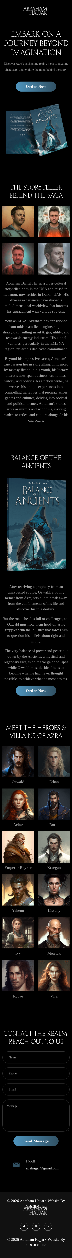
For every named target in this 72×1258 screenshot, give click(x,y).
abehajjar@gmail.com (42, 1168)
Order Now (36, 86)
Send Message (36, 1141)
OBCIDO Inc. (36, 1206)
